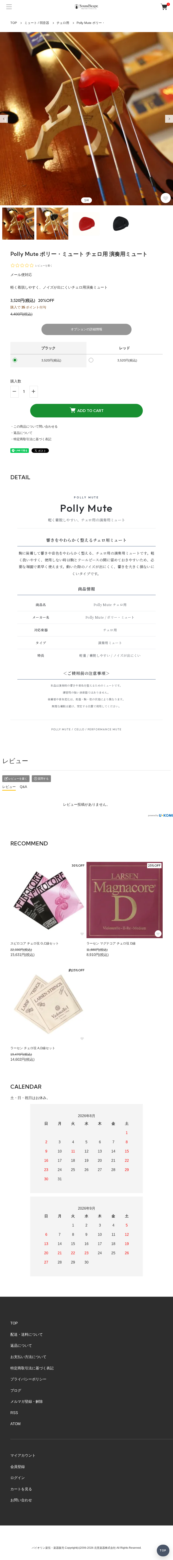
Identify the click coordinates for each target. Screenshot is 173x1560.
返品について (21, 1345)
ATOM (15, 1424)
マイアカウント (23, 1455)
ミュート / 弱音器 (36, 23)
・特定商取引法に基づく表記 (30, 439)
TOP (13, 23)
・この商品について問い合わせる (34, 426)
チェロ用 (63, 23)
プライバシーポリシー (28, 1379)
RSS (14, 1413)
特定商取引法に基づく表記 (32, 1368)
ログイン (17, 1478)
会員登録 (17, 1467)
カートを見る (21, 1489)
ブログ (15, 1390)
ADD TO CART (90, 410)
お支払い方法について (28, 1357)
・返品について (21, 433)
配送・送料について (26, 1334)
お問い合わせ (21, 1500)
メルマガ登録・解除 (26, 1401)
